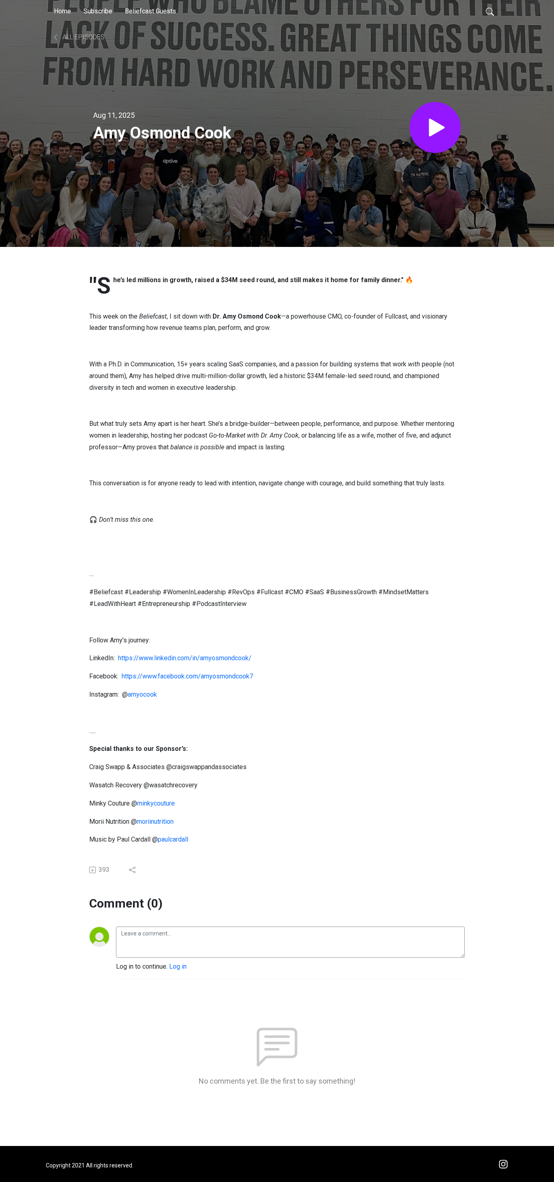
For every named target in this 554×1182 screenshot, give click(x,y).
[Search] (490, 11)
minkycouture (156, 803)
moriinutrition (155, 821)
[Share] (132, 870)
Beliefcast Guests (150, 11)
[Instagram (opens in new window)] (503, 1163)
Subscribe (98, 11)
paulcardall (173, 839)
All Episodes (83, 37)
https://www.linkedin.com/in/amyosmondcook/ (184, 658)
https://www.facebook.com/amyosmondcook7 (187, 676)
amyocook (142, 694)
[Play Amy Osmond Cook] (435, 127)
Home (62, 11)
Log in (178, 966)
